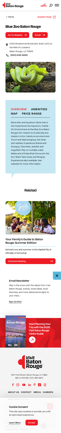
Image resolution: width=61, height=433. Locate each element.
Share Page (45, 17)
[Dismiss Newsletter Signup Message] (57, 276)
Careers (48, 392)
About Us (13, 392)
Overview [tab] (19, 109)
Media (37, 392)
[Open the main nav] (58, 5)
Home (10, 17)
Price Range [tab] (32, 113)
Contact (26, 392)
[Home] (13, 5)
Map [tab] (14, 113)
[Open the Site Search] (51, 5)
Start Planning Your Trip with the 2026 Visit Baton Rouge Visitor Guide (40, 328)
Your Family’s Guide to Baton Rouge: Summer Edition (24, 240)
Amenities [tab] (39, 109)
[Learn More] (32, 339)
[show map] (6, 44)
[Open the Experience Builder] (43, 5)
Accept (31, 422)
